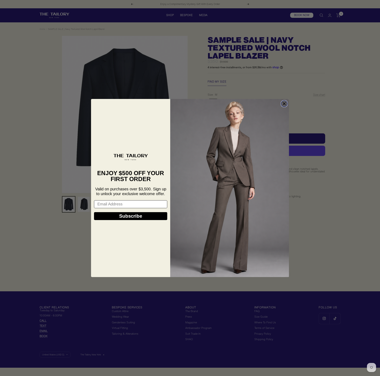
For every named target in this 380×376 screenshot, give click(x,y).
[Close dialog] (284, 104)
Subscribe (130, 216)
